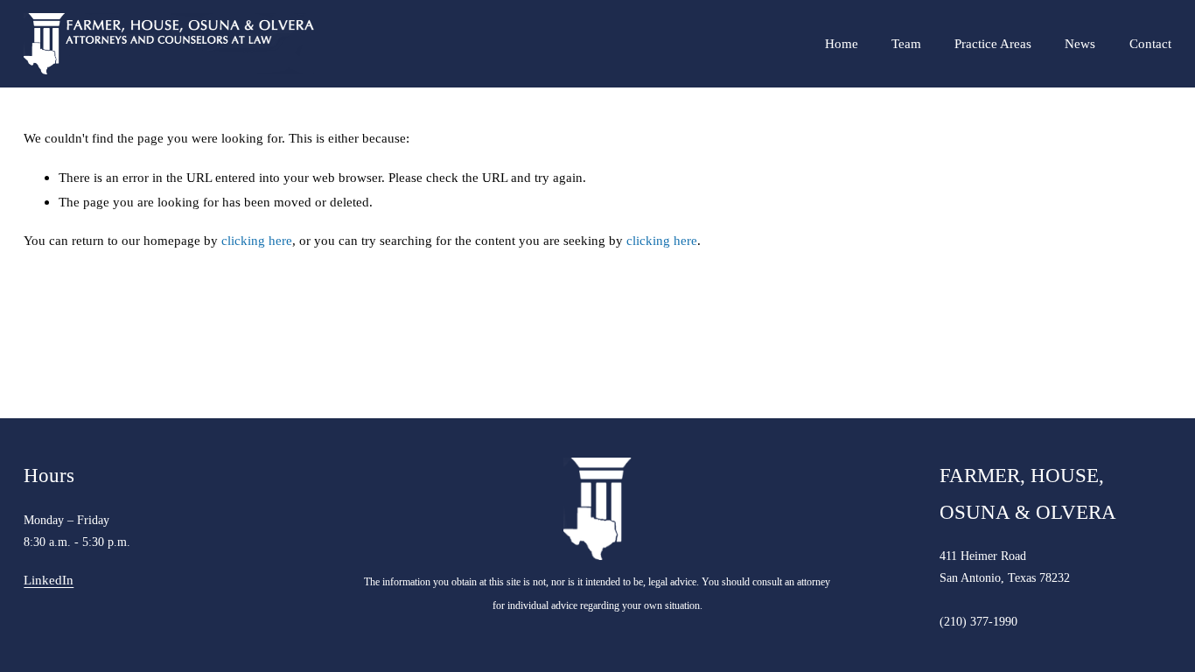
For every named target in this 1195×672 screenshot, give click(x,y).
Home (841, 43)
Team (906, 43)
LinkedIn (48, 579)
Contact (1150, 43)
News (1080, 43)
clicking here (256, 240)
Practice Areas (992, 43)
